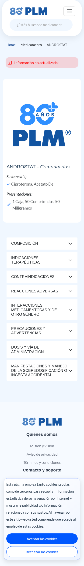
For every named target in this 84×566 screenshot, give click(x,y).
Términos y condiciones (42, 462)
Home (11, 45)
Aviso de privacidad (42, 454)
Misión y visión (42, 446)
